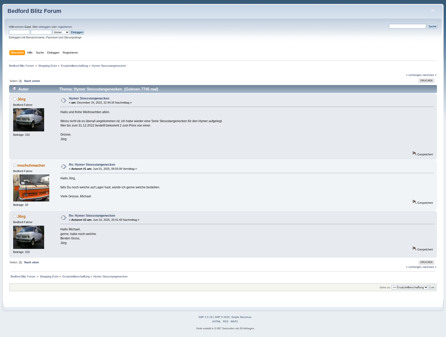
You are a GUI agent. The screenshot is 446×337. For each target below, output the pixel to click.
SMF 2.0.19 (205, 317)
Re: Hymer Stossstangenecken (92, 164)
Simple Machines (241, 317)
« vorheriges (414, 75)
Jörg (21, 99)
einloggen (45, 26)
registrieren (65, 26)
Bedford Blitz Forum (34, 11)
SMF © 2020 (222, 317)
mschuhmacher (31, 165)
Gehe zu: (385, 287)
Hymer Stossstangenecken (89, 98)
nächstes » (429, 75)
